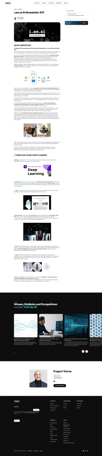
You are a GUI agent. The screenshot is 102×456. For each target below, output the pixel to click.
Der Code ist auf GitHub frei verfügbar (38, 257)
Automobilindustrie (53, 422)
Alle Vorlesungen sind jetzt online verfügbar (30, 161)
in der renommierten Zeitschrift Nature (46, 254)
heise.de (19, 100)
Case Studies (79, 403)
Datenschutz (30, 450)
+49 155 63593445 (57, 377)
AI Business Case (53, 407)
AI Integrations (52, 409)
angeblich (46, 216)
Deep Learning (66, 434)
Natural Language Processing (68, 442)
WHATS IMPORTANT (72, 13)
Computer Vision (66, 430)
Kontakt (64, 407)
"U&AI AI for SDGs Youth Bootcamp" (21, 247)
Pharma (51, 437)
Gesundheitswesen (53, 429)
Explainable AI (66, 436)
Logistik (51, 433)
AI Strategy (52, 403)
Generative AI (65, 440)
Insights (78, 407)
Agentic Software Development (66, 425)
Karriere (64, 405)
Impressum (36, 450)
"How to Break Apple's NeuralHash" (48, 115)
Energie (51, 424)
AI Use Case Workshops (54, 405)
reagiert (25, 142)
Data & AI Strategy (66, 432)
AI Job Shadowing (66, 428)
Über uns (65, 403)
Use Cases (79, 405)
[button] (37, 3)
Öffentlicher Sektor (53, 435)
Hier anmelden (46, 281)
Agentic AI (65, 422)
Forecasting (65, 438)
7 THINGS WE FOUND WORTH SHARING (76, 15)
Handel (51, 431)
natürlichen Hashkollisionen (45, 110)
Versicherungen (53, 441)
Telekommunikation (53, 439)
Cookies (41, 450)
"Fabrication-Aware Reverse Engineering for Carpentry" (31, 190)
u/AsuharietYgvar (38, 103)
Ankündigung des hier (36, 219)
